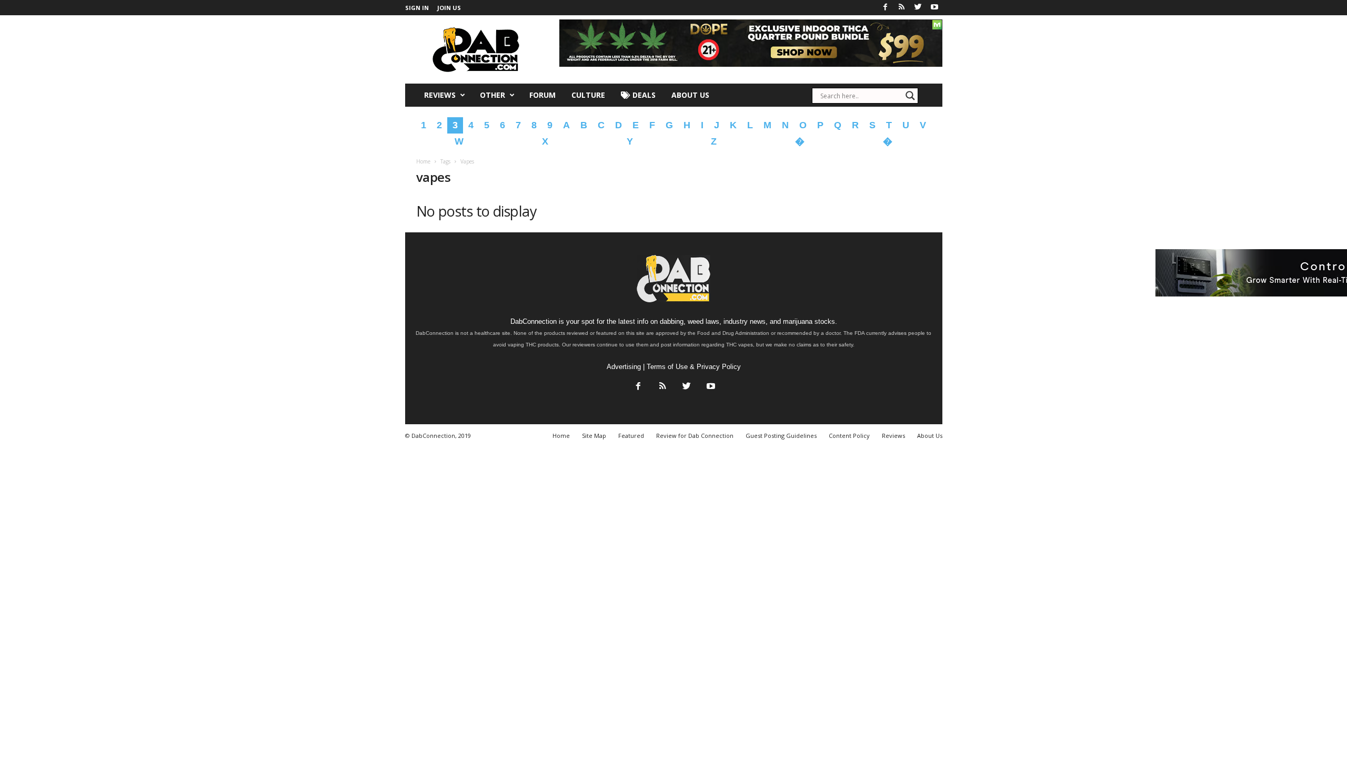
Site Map (594, 435)
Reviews (440, 95)
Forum (542, 95)
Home (423, 161)
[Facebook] (885, 7)
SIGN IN (417, 8)
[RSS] (902, 7)
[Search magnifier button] (910, 95)
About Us (690, 95)
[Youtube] (934, 7)
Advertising (624, 367)
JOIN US (449, 8)
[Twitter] (918, 7)
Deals (643, 95)
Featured (631, 435)
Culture (588, 95)
